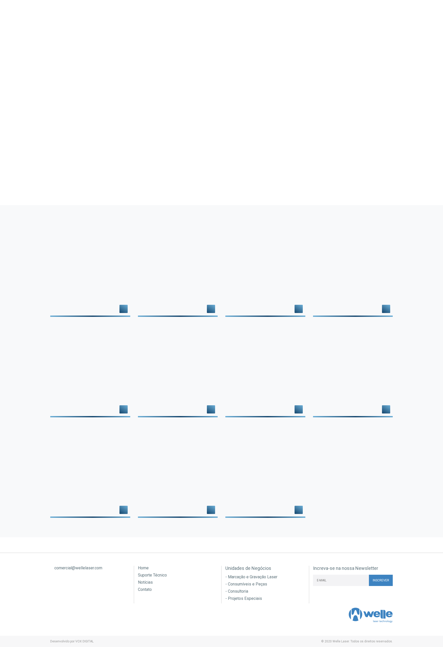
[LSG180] (265, 371)
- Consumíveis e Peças (246, 584)
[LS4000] (90, 472)
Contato (381, 30)
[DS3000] (353, 271)
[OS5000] (178, 271)
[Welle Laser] (76, 20)
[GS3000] (265, 472)
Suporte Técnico (245, 30)
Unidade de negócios (162, 30)
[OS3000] (90, 271)
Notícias (317, 30)
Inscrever (381, 580)
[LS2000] (178, 371)
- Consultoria (236, 591)
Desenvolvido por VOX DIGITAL (72, 641)
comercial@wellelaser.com (77, 568)
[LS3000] (353, 371)
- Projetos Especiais (243, 598)
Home (143, 568)
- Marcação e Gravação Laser (251, 577)
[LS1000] (90, 371)
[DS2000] (265, 271)
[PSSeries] (178, 472)
